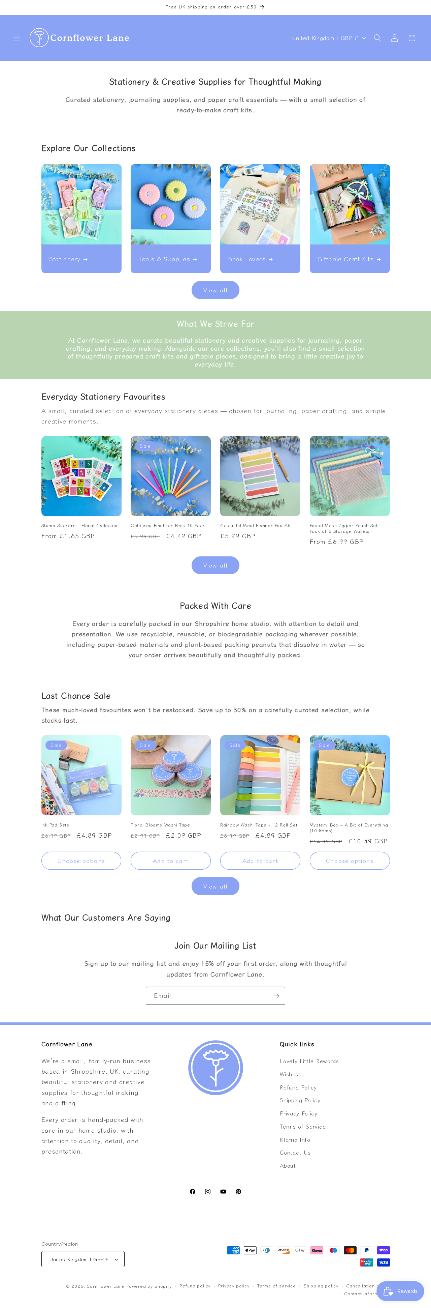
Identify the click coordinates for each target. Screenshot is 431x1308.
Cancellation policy (368, 1286)
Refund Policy (298, 1087)
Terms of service (276, 1286)
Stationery (64, 259)
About (288, 1166)
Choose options (81, 860)
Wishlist (290, 1074)
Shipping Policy (300, 1100)
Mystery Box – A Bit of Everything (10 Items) (349, 827)
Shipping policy (321, 1286)
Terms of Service (303, 1126)
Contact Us (295, 1153)
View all (215, 290)
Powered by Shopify (149, 1286)
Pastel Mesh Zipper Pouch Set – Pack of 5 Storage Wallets (346, 528)
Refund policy (194, 1286)
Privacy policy (233, 1286)
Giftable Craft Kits (345, 259)
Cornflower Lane (106, 1286)
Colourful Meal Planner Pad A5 (255, 525)
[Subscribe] (276, 996)
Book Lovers (247, 259)
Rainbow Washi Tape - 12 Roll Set (258, 824)
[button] (16, 38)
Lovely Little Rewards (309, 1061)
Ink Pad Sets (55, 824)
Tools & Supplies (164, 259)
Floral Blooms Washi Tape (160, 824)
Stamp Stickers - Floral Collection (80, 525)
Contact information (367, 1293)
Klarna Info (295, 1139)
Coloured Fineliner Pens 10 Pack (168, 525)
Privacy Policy (299, 1113)
